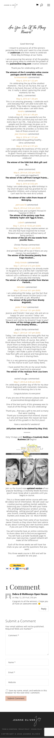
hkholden (21, 287)
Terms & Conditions (9, 729)
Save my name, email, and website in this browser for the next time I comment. (26, 691)
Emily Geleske (21, 262)
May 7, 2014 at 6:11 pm (24, 248)
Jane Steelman (21, 134)
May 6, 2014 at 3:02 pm (27, 183)
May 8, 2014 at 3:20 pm (24, 208)
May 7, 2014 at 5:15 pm (24, 265)
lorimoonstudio (21, 77)
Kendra (21, 111)
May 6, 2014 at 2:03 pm (24, 172)
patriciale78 (21, 204)
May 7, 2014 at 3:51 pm (24, 290)
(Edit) (38, 172)
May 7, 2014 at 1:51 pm (24, 310)
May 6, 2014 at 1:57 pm (27, 137)
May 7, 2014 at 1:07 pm (24, 332)
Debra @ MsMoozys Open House (29, 594)
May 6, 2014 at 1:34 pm (27, 98)
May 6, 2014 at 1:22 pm (27, 80)
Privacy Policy (23, 729)
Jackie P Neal (21, 307)
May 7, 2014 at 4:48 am (24, 382)
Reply (43, 608)
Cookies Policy (36, 729)
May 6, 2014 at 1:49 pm (27, 114)
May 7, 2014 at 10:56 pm (24, 225)
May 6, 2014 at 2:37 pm (27, 146)
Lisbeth (21, 222)
